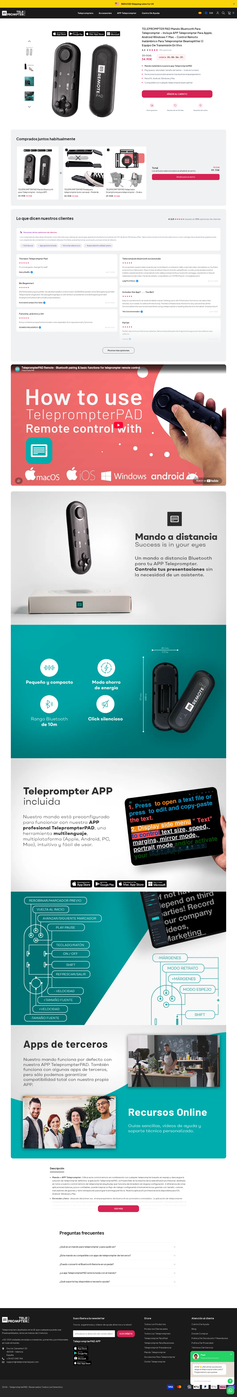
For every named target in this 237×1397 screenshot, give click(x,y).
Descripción (57, 1168)
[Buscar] (223, 13)
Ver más (118, 1208)
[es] (200, 12)
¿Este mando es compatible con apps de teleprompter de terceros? (95, 1255)
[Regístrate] (217, 12)
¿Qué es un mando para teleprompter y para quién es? (88, 1246)
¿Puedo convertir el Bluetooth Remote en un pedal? (87, 1264)
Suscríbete (125, 1333)
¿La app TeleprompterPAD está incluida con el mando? (88, 1272)
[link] (37, 167)
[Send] (230, 1381)
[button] (29, 41)
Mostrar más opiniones (118, 350)
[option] (86, 74)
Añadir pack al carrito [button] (185, 177)
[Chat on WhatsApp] (230, 1390)
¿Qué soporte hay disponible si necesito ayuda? (85, 1281)
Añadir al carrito (177, 94)
